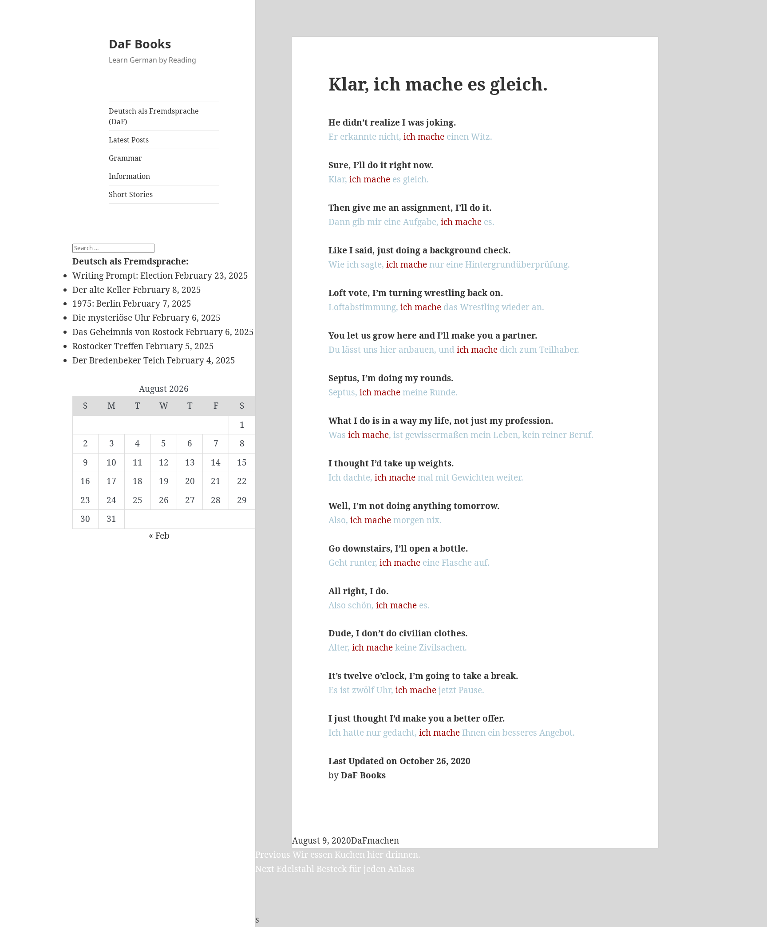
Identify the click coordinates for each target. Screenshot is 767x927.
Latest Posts (129, 140)
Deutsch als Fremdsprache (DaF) (154, 116)
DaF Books (140, 44)
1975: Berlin (96, 303)
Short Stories (131, 194)
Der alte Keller (101, 290)
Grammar (125, 158)
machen (383, 840)
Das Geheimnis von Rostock (127, 332)
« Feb (159, 535)
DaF (359, 840)
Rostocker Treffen (107, 346)
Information (129, 176)
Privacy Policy (100, 919)
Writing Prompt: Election (122, 275)
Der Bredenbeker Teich (118, 360)
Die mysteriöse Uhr (111, 317)
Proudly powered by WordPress (195, 919)
